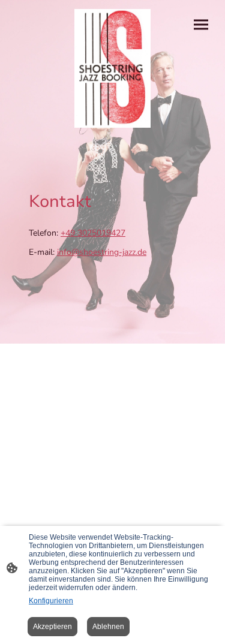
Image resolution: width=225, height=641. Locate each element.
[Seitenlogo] (112, 68)
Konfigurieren (51, 601)
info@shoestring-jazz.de (101, 252)
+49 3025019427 (93, 233)
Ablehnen (108, 626)
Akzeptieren (52, 626)
